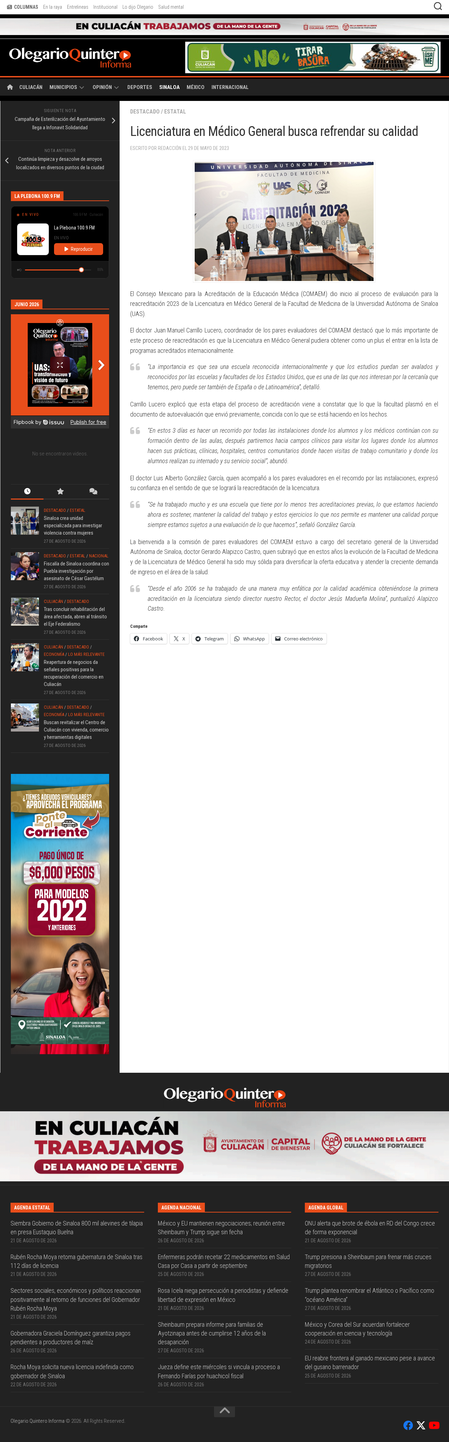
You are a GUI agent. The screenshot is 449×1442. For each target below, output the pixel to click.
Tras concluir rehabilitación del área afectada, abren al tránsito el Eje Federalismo (75, 600)
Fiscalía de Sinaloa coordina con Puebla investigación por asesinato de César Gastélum (76, 554)
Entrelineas (77, 7)
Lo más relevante (86, 637)
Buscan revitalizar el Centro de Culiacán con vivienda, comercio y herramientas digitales (76, 713)
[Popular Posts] (59, 475)
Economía (54, 637)
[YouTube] (433, 1339)
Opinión (102, 71)
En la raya (52, 7)
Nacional (98, 539)
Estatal (175, 95)
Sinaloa (169, 71)
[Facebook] (408, 1339)
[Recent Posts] (27, 475)
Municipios (63, 71)
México (196, 71)
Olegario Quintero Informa (38, 1335)
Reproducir (82, 232)
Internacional (230, 71)
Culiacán (30, 71)
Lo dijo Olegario (137, 7)
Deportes (139, 71)
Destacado (145, 95)
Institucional (105, 7)
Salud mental (171, 7)
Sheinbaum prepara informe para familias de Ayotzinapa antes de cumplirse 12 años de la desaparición (212, 1247)
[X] (421, 1339)
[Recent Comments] (92, 475)
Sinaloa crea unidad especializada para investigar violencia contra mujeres (73, 509)
